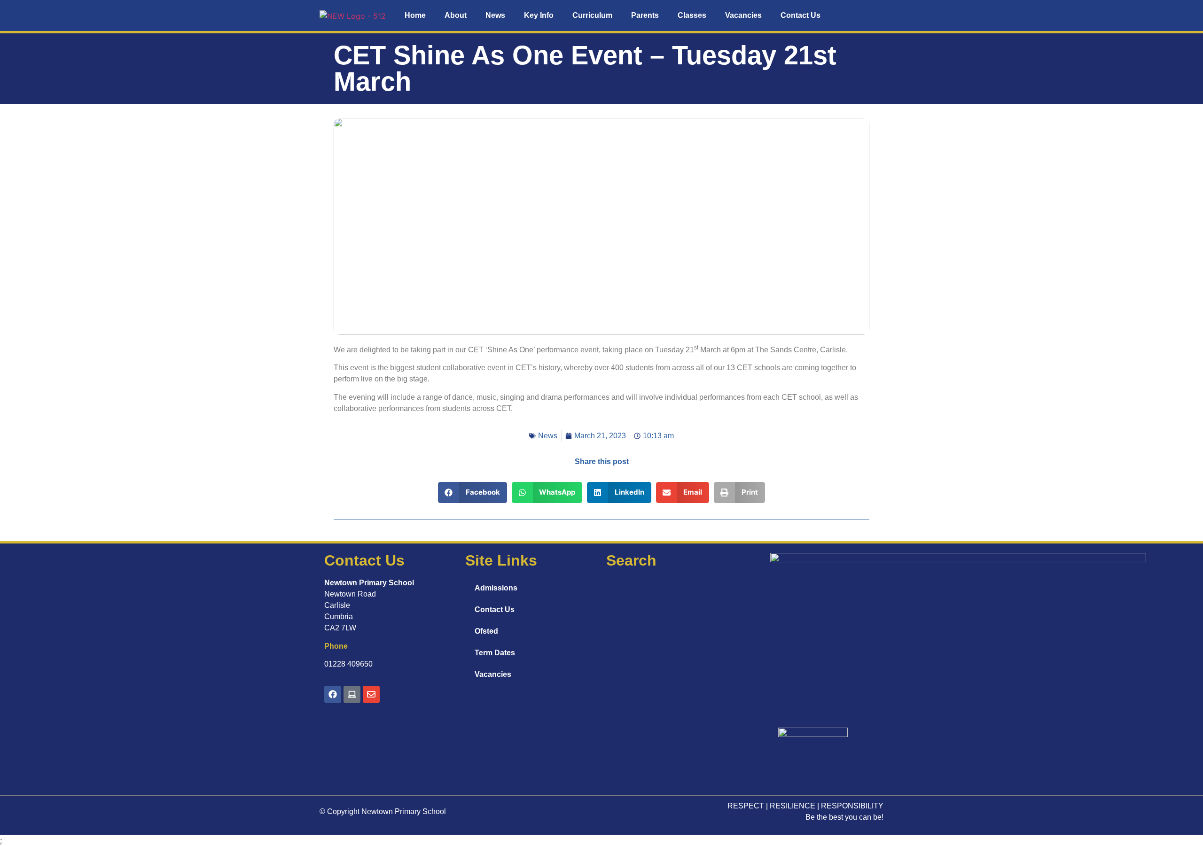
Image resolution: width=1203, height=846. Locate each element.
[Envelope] (371, 694)
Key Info (539, 15)
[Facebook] (332, 694)
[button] (472, 492)
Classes (692, 15)
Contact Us (800, 15)
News (495, 15)
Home (415, 15)
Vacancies (743, 15)
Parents (645, 15)
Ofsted (486, 631)
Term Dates (495, 653)
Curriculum (592, 15)
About (456, 15)
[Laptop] (352, 694)
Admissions (496, 588)
